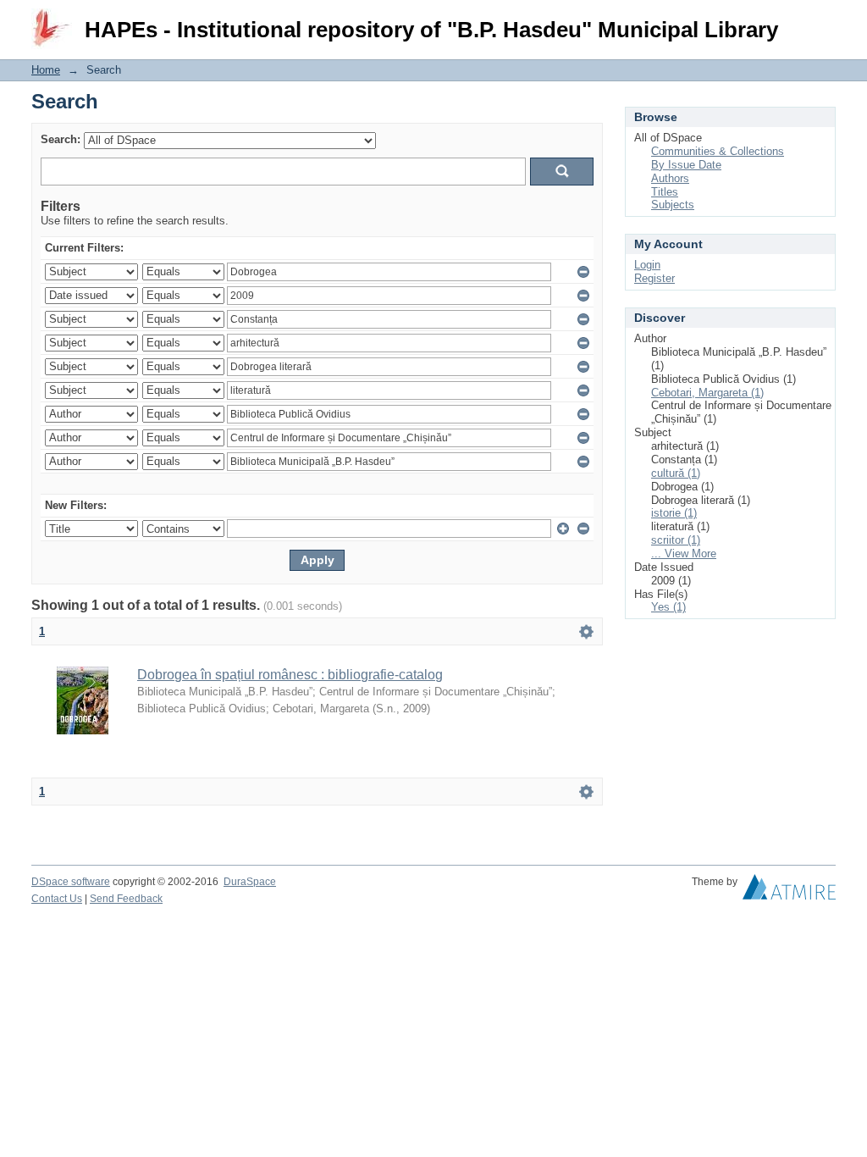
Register (654, 278)
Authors (670, 178)
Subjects (672, 204)
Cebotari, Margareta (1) (707, 392)
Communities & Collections (717, 151)
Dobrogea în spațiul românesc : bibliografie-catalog (290, 674)
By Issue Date (686, 164)
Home (45, 70)
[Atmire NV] (789, 891)
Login (822, 20)
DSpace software (70, 882)
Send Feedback (126, 899)
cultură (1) (675, 473)
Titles (664, 191)
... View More (683, 553)
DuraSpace (250, 882)
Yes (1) (668, 607)
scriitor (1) (675, 540)
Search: (60, 139)
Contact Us (56, 899)
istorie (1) (674, 513)
